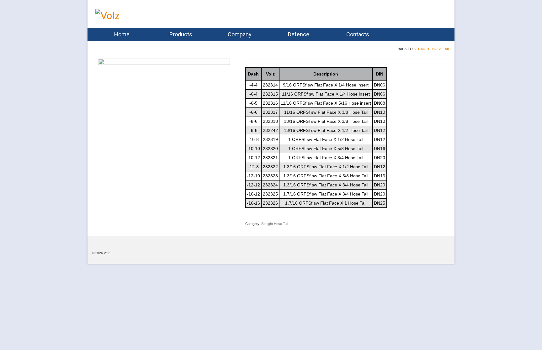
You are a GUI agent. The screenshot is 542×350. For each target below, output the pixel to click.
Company (240, 34)
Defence (298, 34)
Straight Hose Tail (432, 49)
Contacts (357, 34)
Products (180, 34)
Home (122, 34)
